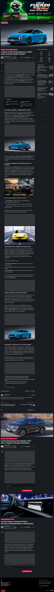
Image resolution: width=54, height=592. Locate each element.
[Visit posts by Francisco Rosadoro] (2, 446)
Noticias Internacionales (13, 49)
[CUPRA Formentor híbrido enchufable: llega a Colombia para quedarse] (51, 67)
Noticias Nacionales (44, 70)
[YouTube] (33, 395)
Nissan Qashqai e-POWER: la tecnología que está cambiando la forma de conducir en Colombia (42, 81)
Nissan (38, 83)
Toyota (12, 277)
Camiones (41, 77)
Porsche (12, 519)
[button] (9, 22)
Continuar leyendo (27, 490)
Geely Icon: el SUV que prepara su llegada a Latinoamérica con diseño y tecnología (42, 94)
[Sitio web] (31, 395)
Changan (2, 438)
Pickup (45, 90)
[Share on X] (26, 57)
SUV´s (38, 71)
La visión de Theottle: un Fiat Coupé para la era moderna (12, 104)
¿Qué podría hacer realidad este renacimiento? (25, 102)
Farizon (38, 77)
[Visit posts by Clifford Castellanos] (2, 57)
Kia (37, 90)
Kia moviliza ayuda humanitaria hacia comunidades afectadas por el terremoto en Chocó (42, 88)
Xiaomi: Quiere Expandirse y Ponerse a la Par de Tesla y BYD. (15, 383)
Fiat (6, 49)
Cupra (38, 69)
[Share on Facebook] (25, 57)
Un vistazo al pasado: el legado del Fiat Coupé (12, 102)
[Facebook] (41, 54)
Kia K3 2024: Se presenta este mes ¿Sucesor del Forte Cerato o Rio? (16, 381)
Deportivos (3, 49)
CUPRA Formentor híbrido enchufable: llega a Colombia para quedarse (42, 67)
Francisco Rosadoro (7, 445)
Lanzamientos (39, 70)
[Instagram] (49, 54)
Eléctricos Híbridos (41, 69)
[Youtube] (41, 60)
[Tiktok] (49, 60)
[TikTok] (34, 395)
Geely (38, 96)
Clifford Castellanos (7, 56)
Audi (13, 171)
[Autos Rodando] (4, 22)
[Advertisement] (19, 68)
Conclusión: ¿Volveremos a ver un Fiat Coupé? (26, 106)
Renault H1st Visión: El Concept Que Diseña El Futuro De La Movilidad (16, 377)
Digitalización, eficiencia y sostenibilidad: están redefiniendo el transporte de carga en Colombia (42, 75)
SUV (14, 308)
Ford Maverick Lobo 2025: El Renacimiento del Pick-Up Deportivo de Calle (17, 376)
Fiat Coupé (12, 387)
